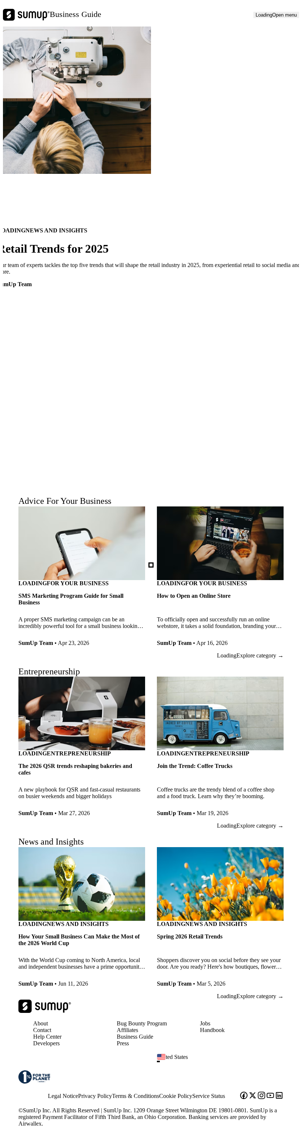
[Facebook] (243, 1096)
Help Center (47, 1037)
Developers (46, 1043)
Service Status (208, 1096)
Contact (42, 1030)
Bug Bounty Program (142, 1023)
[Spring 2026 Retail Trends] (220, 920)
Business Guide (75, 14)
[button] (223, 1061)
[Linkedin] (279, 1096)
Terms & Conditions (135, 1096)
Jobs (205, 1023)
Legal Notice (63, 1096)
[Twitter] (252, 1096)
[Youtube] (270, 1096)
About (40, 1023)
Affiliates (127, 1030)
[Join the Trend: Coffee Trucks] (220, 749)
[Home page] (44, 1011)
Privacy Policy (95, 1096)
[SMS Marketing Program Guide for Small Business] (82, 579)
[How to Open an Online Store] (220, 579)
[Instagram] (261, 1096)
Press (123, 1043)
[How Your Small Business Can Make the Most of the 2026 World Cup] (82, 920)
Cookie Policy (175, 1096)
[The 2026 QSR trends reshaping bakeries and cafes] (82, 749)
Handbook (212, 1030)
